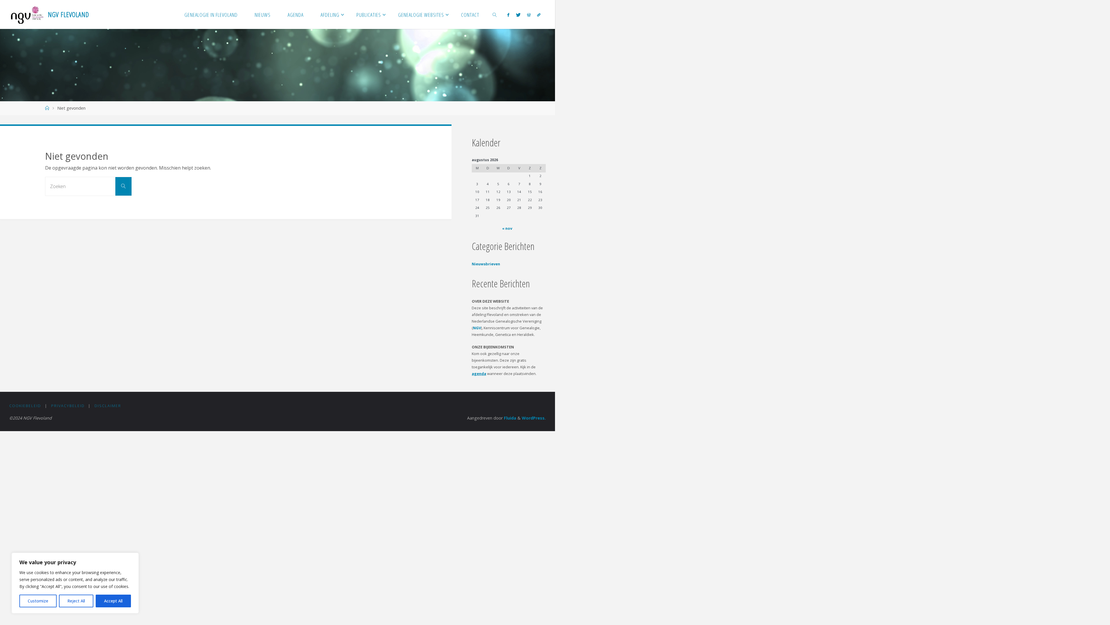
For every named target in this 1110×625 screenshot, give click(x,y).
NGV (477, 327)
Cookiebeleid (25, 405)
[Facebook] (508, 15)
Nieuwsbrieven (486, 263)
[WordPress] (529, 15)
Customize (38, 601)
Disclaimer (108, 405)
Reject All (76, 601)
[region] (75, 583)
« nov (507, 228)
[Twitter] (518, 15)
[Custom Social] (539, 15)
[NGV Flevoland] (27, 14)
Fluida (509, 418)
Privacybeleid (68, 405)
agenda (479, 373)
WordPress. (534, 418)
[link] (495, 14)
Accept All (113, 601)
